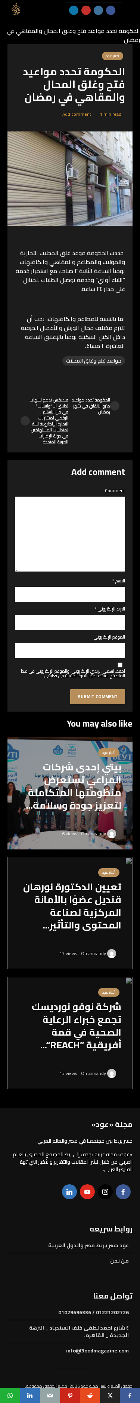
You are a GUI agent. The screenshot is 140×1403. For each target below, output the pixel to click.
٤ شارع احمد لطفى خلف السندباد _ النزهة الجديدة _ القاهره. (79, 1331)
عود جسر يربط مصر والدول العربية (88, 1246)
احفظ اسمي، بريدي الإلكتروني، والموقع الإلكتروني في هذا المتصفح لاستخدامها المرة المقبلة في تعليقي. (73, 673)
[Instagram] (105, 1191)
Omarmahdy (94, 833)
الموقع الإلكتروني (109, 637)
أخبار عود (108, 752)
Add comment (76, 114)
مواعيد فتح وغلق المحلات (93, 361)
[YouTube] (87, 1191)
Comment (115, 490)
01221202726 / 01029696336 (93, 1313)
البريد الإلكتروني (110, 609)
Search (61, 40)
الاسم (118, 581)
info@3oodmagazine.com (97, 1350)
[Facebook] (123, 1191)
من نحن (119, 1261)
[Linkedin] (69, 1191)
